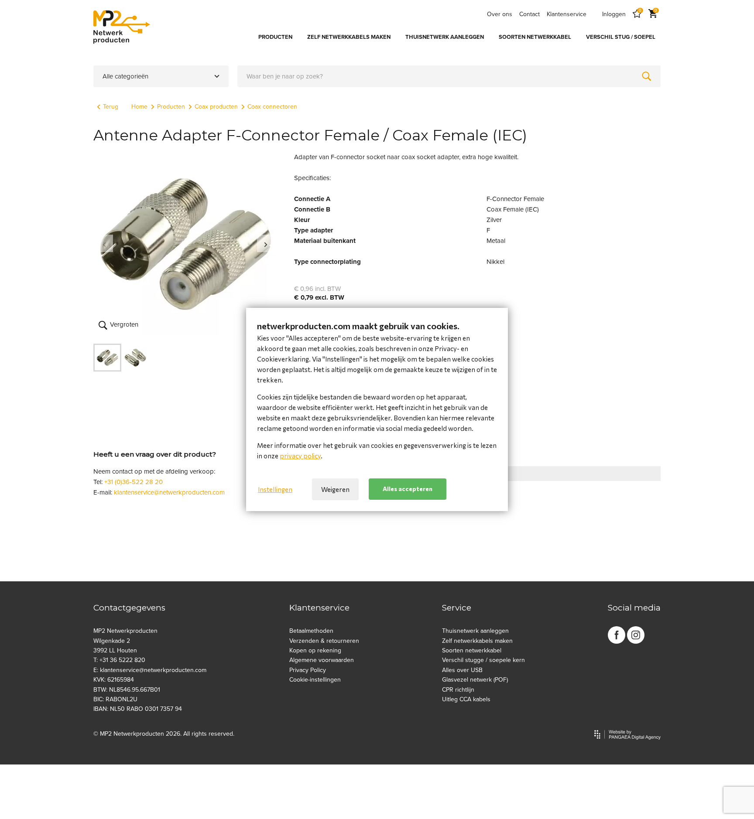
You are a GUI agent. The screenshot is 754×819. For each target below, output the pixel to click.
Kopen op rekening (315, 650)
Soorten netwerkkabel (471, 650)
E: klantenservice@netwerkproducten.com (149, 670)
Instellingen (275, 489)
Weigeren (335, 489)
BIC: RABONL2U (115, 699)
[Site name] (121, 27)
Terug (110, 106)
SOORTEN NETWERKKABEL (535, 37)
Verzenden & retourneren (324, 641)
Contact (529, 14)
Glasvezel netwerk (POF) (475, 679)
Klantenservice (566, 14)
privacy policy (300, 456)
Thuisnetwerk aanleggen (475, 631)
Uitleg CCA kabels (466, 699)
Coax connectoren (272, 106)
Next (265, 243)
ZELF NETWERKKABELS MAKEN (349, 37)
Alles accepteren (407, 489)
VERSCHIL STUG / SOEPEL (620, 37)
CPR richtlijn (458, 689)
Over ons (499, 14)
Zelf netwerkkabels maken (477, 641)
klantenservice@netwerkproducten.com (169, 492)
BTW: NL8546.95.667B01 (126, 689)
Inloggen (614, 14)
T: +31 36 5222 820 (119, 660)
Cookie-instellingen (315, 679)
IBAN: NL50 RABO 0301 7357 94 (137, 709)
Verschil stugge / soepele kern (483, 660)
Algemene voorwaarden (321, 660)
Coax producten (216, 106)
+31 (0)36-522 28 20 (133, 482)
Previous (104, 243)
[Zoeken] (647, 76)
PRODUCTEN (275, 37)
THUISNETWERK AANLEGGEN (444, 37)
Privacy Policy (307, 670)
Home (139, 106)
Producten (171, 106)
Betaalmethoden (311, 631)
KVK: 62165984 (113, 679)
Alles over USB (462, 670)
